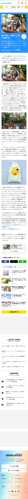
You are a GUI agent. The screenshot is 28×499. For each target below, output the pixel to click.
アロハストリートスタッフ (6, 482)
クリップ (24, 37)
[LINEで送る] (22, 261)
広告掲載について (5, 478)
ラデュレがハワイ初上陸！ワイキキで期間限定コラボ (14, 357)
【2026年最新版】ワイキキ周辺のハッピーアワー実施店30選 (15, 380)
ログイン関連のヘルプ (19, 478)
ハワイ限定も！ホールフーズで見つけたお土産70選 (15, 386)
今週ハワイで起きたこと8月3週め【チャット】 (13, 366)
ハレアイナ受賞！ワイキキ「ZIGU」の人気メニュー (14, 346)
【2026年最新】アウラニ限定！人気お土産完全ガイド (15, 404)
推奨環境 (3, 486)
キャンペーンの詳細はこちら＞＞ (11, 229)
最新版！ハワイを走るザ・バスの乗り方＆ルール (15, 392)
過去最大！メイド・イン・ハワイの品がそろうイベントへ (14, 352)
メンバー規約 (17, 486)
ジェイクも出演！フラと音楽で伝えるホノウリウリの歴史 (14, 362)
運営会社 (3, 475)
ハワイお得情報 (16, 50)
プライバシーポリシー (19, 482)
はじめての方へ (17, 475)
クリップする (14, 251)
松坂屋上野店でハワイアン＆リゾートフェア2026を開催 (15, 398)
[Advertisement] (9, 439)
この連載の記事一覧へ (14, 312)
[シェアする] (5, 261)
